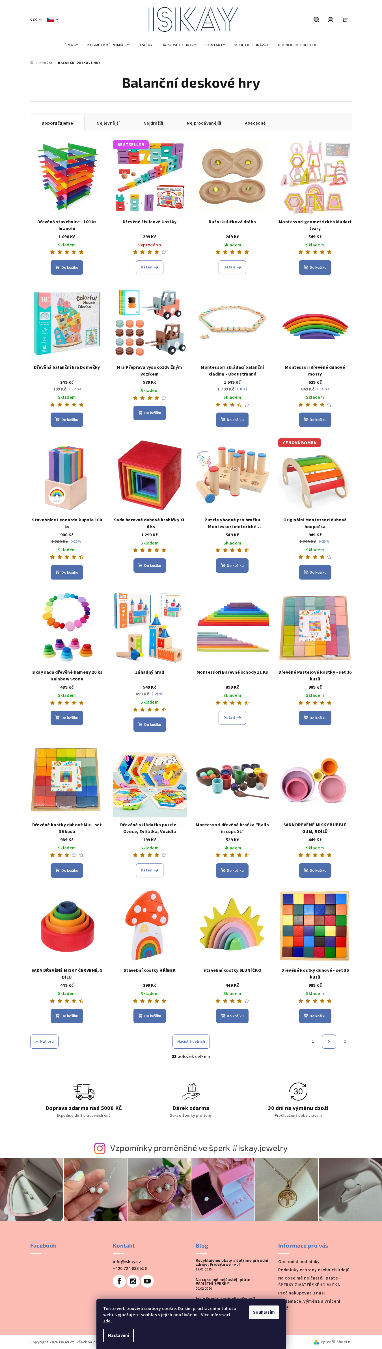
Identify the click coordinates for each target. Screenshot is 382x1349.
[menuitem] (71, 45)
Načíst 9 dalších (191, 1041)
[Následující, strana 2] (329, 1041)
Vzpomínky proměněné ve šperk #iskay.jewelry (199, 1148)
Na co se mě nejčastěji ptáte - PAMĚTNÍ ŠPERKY (224, 1281)
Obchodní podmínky (299, 1262)
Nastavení (118, 1335)
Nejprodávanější (204, 123)
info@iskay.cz (127, 1262)
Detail (146, 267)
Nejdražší (153, 123)
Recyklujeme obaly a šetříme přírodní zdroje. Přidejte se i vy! (232, 1262)
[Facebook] (119, 1281)
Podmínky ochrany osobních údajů (313, 1270)
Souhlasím (264, 1312)
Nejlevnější (108, 123)
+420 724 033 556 (130, 1268)
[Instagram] (133, 1281)
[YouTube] (147, 1281)
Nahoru (47, 1041)
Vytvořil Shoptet (336, 1342)
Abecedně (255, 123)
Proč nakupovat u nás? (301, 1293)
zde (107, 1321)
